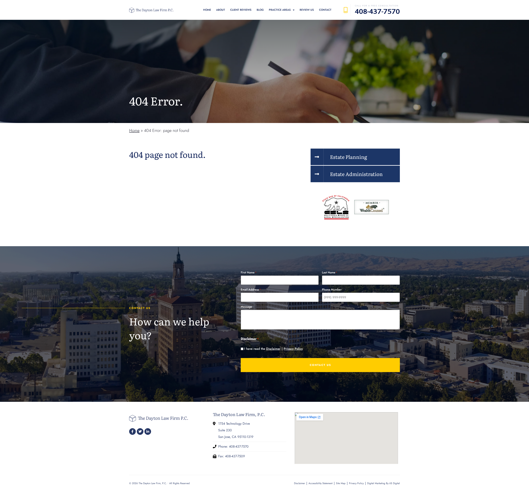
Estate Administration (356, 173)
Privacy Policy (293, 348)
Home (207, 10)
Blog (260, 10)
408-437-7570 (377, 12)
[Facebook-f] (132, 431)
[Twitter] (140, 431)
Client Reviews (240, 10)
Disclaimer (273, 348)
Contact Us (320, 365)
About (220, 10)
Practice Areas (280, 10)
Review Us (307, 10)
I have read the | (273, 348)
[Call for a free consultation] (345, 10)
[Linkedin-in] (147, 431)
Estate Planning (348, 156)
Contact (325, 10)
